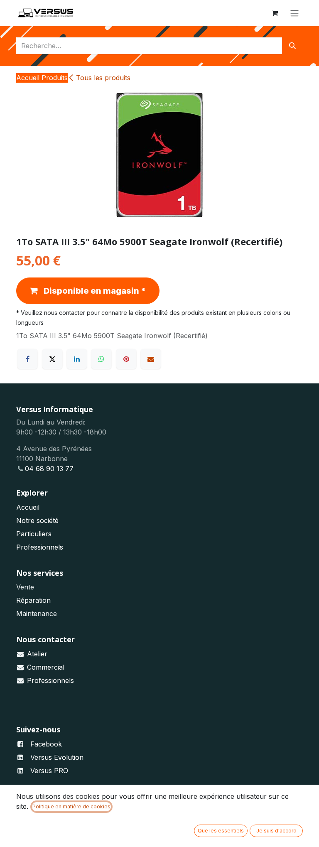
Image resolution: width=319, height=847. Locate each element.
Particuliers (34, 534)
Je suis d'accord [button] (276, 830)
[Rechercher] (292, 45)
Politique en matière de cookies (71, 806)
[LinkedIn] (77, 359)
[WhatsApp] (101, 359)
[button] (88, 290)
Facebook (46, 744)
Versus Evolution (56, 757)
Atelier (37, 654)
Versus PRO (49, 770)
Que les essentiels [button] (221, 830)
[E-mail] (151, 359)
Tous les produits (103, 78)
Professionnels (39, 547)
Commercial (45, 667)
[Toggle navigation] (294, 13)
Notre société (37, 520)
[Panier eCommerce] (274, 13)
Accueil (27, 507)
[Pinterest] (126, 359)
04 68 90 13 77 (49, 468)
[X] (52, 359)
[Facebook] (27, 359)
